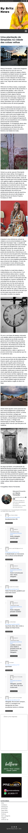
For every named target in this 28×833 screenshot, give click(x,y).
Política (3, 814)
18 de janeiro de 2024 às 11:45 (12, 552)
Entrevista (4, 808)
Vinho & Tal (4, 819)
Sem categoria (5, 816)
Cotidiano (4, 805)
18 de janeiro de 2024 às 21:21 (12, 589)
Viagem (3, 817)
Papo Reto (4, 810)
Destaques (4, 807)
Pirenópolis (4, 812)
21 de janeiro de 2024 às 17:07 (12, 665)
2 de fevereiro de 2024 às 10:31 (12, 700)
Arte (2, 803)
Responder (9, 522)
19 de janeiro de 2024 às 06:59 (12, 624)
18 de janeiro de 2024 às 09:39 (12, 517)
